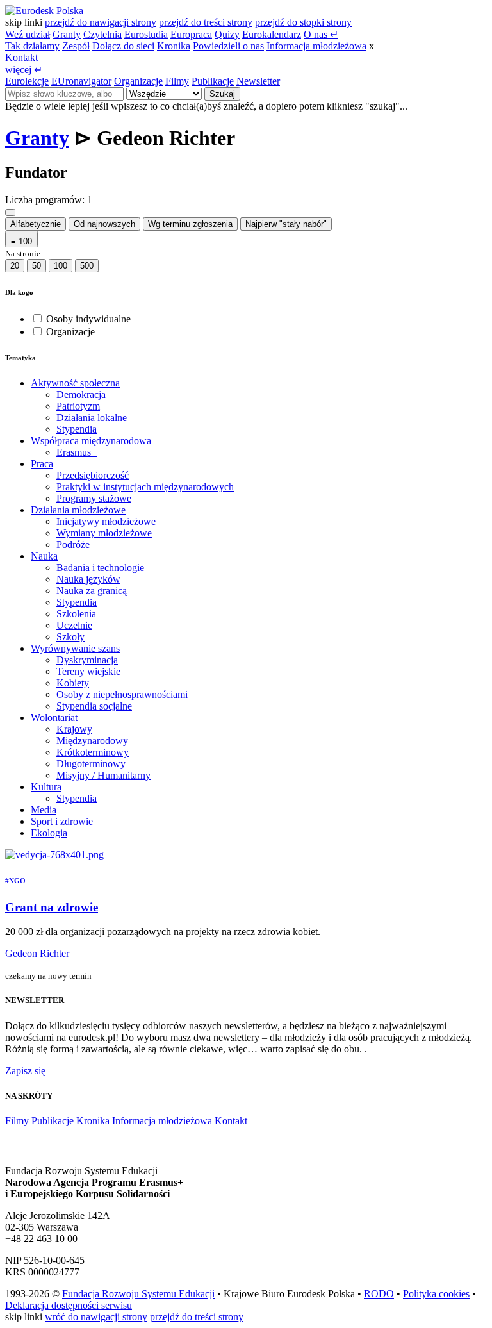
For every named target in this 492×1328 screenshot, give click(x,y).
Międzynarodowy (92, 740)
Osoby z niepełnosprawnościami (122, 694)
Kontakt (21, 57)
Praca (42, 463)
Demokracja (81, 394)
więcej (23, 69)
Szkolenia (76, 613)
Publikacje (213, 81)
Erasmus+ (76, 452)
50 (36, 265)
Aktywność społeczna (75, 383)
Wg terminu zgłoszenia (190, 224)
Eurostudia (146, 34)
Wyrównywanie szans (75, 648)
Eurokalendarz (271, 34)
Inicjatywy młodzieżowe (106, 521)
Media (43, 809)
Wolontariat (54, 717)
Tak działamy (32, 45)
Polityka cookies (436, 1293)
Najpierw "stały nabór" (286, 224)
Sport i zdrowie (62, 821)
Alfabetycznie (35, 224)
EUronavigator (81, 81)
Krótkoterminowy (92, 752)
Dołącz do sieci (123, 45)
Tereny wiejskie (88, 671)
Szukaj (222, 94)
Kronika (173, 45)
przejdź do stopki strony (303, 22)
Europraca (191, 34)
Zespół (76, 45)
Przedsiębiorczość (92, 475)
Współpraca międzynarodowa (91, 440)
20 (14, 265)
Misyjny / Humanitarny (103, 775)
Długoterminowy (91, 763)
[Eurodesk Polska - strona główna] (44, 10)
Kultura (46, 786)
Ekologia (49, 832)
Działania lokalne (91, 417)
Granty (67, 34)
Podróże (73, 544)
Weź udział (27, 34)
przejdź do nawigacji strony (100, 22)
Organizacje (138, 81)
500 (87, 265)
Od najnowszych (104, 224)
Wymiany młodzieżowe (104, 532)
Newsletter (258, 81)
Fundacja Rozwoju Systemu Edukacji (138, 1293)
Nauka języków (88, 579)
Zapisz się (25, 1070)
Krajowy (74, 729)
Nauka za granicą (91, 590)
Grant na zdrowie (51, 907)
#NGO (15, 880)
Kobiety (72, 682)
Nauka (44, 556)
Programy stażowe (93, 498)
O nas (321, 34)
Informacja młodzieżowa (316, 45)
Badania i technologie (100, 567)
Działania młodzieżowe (78, 509)
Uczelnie (74, 625)
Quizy (227, 34)
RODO (379, 1293)
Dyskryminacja (87, 659)
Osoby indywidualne (88, 318)
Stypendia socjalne (94, 706)
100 (60, 265)
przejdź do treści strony (205, 22)
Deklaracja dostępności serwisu (68, 1305)
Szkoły (70, 636)
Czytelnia (102, 34)
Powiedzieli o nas (228, 45)
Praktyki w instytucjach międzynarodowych (145, 486)
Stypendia (76, 429)
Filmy (177, 81)
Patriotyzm (78, 406)
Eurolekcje (27, 81)
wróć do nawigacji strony (96, 1316)
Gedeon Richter (37, 953)
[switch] (37, 318)
